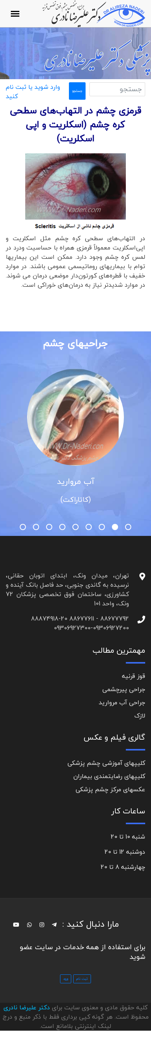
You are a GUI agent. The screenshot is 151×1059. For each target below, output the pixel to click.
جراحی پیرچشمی (123, 689)
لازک (139, 715)
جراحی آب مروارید (122, 702)
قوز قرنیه (133, 676)
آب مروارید (75, 481)
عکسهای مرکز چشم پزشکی (110, 789)
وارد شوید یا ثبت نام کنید (33, 91)
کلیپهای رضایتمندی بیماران (109, 776)
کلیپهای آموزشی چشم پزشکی (106, 762)
